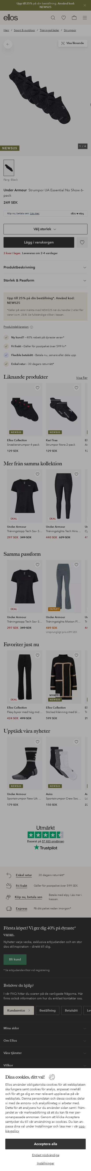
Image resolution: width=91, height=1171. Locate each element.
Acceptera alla (45, 1144)
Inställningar (45, 1163)
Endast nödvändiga (45, 1155)
